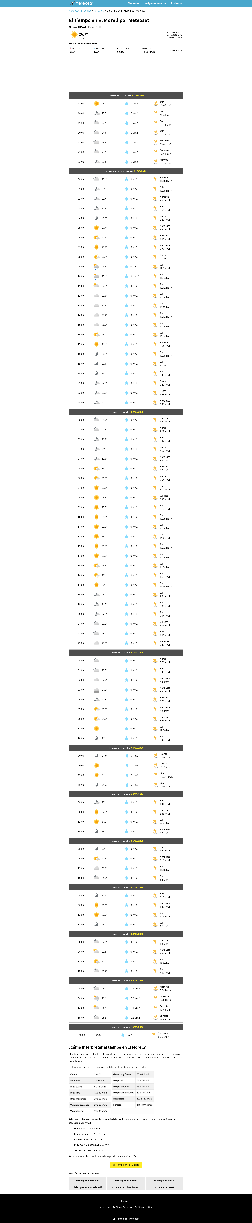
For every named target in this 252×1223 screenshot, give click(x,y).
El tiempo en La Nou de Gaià (87, 1187)
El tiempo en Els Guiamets (126, 1187)
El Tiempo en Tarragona (126, 1164)
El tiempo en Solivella (126, 1180)
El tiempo (176, 3)
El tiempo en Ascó (164, 1187)
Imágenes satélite (155, 3)
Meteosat (133, 3)
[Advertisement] (126, 74)
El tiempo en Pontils (164, 1180)
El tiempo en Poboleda (87, 1180)
